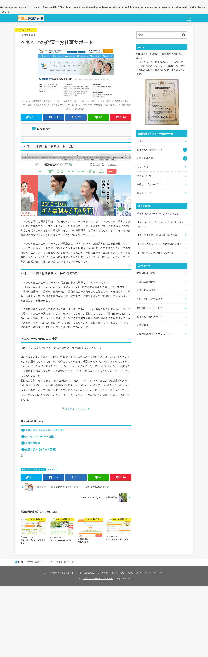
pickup (52, 469)
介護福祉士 (143, 325)
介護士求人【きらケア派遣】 (41, 449)
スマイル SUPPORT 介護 (39, 436)
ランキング (143, 167)
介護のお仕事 (32, 442)
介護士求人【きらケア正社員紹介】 (45, 430)
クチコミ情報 (144, 176)
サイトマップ (144, 193)
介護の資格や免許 (146, 290)
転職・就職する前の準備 (150, 299)
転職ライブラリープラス (150, 184)
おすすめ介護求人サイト (26, 30)
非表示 (47, 129)
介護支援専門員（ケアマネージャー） (157, 334)
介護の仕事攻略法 (146, 273)
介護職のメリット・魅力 (150, 308)
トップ (140, 141)
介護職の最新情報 (146, 282)
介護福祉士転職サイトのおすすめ (98, 578)
